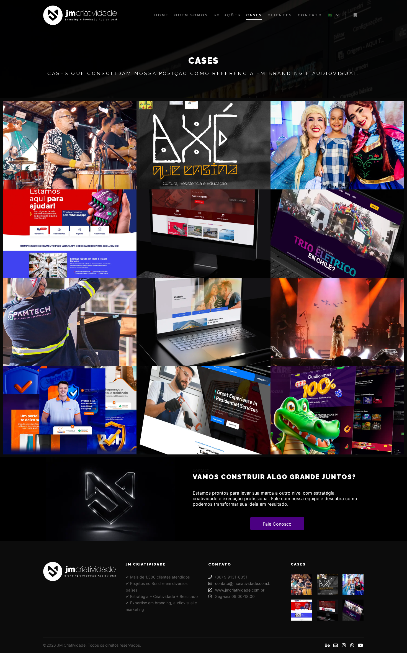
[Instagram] (343, 645)
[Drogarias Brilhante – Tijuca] (301, 610)
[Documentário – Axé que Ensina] (327, 584)
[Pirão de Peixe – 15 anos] (301, 584)
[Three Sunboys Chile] (353, 610)
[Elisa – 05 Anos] (353, 584)
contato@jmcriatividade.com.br (243, 583)
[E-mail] (335, 645)
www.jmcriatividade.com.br (239, 590)
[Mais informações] (355, 15)
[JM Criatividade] (80, 15)
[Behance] (327, 645)
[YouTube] (360, 645)
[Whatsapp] (352, 645)
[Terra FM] (327, 610)
